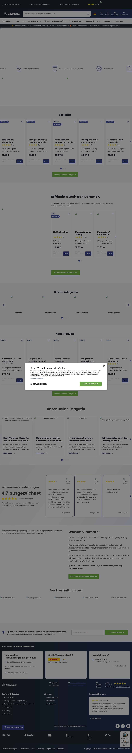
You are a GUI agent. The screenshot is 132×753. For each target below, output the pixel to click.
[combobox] (104, 366)
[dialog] (66, 376)
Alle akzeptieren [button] (91, 384)
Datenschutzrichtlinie (36, 379)
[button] (38, 384)
